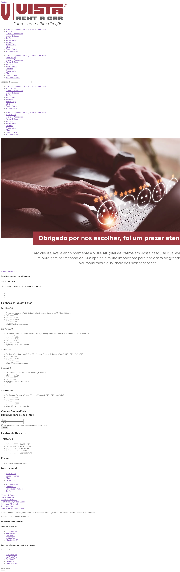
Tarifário (9, 38)
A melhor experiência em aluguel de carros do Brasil (26, 29)
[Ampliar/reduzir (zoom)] (2, 568)
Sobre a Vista (11, 31)
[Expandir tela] (4, 568)
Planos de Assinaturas (14, 34)
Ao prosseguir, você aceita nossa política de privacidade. (25, 425)
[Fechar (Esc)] (9, 568)
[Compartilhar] (7, 568)
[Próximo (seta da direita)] (4, 570)
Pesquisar (4, 82)
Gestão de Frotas (12, 36)
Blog (8, 47)
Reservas (9, 42)
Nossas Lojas (11, 45)
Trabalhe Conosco (13, 51)
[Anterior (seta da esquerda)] (2, 570)
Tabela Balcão (11, 40)
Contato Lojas (11, 49)
